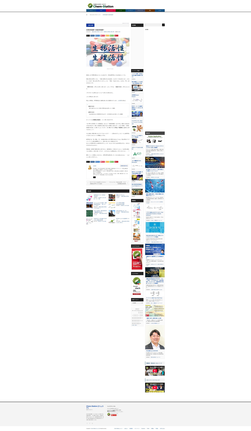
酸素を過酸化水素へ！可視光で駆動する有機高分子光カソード (155, 194)
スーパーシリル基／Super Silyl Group (154, 297)
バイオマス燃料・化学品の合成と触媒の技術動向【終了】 (137, 75)
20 (135, 320)
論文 (128, 205)
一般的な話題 (93, 31)
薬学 (113, 31)
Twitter (148, 428)
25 (132, 323)
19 (134, 320)
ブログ (101, 10)
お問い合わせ (162, 428)
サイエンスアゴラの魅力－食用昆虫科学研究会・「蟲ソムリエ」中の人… (100, 204)
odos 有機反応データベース (157, 220)
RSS (92, 423)
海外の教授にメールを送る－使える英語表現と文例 (137, 82)
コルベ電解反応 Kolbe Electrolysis (136, 161)
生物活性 (105, 31)
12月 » (136, 325)
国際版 (152, 428)
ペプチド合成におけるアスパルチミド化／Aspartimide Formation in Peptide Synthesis (155, 214)
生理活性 (108, 31)
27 (135, 323)
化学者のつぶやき (99, 31)
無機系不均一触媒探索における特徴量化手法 (155, 257)
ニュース (110, 10)
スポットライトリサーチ (155, 201)
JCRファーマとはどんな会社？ (137, 148)
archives (152, 264)
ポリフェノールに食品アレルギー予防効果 (137, 136)
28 (137, 323)
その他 (152, 323)
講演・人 (98, 208)
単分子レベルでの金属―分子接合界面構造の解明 (137, 172)
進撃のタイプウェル (120, 195)
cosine (119, 31)
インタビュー (130, 10)
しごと (120, 10)
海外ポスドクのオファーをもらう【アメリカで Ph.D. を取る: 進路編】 (155, 146)
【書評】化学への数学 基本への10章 (153, 318)
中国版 (157, 428)
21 (137, 320)
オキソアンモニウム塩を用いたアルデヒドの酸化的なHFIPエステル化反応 (98, 183)
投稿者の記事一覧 (124, 165)
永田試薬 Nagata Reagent (135, 95)
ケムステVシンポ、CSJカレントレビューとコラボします (137, 122)
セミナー (155, 264)
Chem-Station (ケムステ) (95, 407)
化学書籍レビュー (157, 323)
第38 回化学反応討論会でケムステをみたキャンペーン (137, 186)
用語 (111, 31)
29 (138, 323)
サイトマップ (137, 428)
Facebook (143, 428)
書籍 (150, 10)
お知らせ (125, 428)
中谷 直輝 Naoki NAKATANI (152, 350)
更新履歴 (131, 428)
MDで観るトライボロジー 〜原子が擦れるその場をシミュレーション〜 (154, 170)
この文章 (120, 100)
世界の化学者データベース (155, 357)
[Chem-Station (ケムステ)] (100, 5)
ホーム (91, 10)
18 (132, 320)
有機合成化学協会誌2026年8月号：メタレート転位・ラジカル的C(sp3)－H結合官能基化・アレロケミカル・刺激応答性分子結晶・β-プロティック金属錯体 (155, 281)
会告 (158, 264)
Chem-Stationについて (118, 428)
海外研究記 (151, 155)
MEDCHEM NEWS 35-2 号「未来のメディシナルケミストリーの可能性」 (155, 236)
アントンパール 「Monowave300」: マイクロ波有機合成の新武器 (117, 183)
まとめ (160, 10)
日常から (121, 222)
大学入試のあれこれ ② (121, 210)
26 (134, 323)
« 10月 (133, 325)
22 (138, 320)
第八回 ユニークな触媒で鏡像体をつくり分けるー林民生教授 (137, 108)
